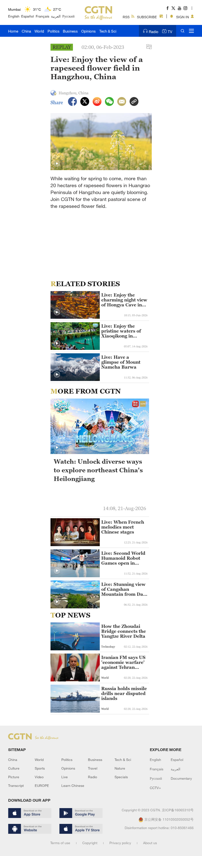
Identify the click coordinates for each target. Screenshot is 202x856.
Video (39, 777)
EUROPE (42, 785)
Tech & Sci (107, 31)
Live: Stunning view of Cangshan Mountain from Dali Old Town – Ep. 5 (123, 589)
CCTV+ (155, 788)
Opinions (88, 31)
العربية (56, 16)
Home (13, 31)
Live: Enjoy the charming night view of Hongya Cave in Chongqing (124, 300)
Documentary (181, 778)
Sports (40, 768)
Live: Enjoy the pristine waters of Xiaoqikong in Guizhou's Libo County (121, 331)
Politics (54, 31)
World (39, 31)
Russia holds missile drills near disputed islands (124, 693)
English (13, 16)
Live (64, 777)
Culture (13, 768)
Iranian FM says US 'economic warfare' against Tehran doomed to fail (123, 662)
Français (42, 16)
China (26, 31)
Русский (68, 16)
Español (27, 16)
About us (150, 843)
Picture (13, 777)
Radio (153, 31)
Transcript (16, 785)
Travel (92, 768)
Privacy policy (120, 843)
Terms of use (60, 843)
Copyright (89, 843)
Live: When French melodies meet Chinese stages (122, 527)
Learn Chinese (72, 785)
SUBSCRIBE (147, 17)
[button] (56, 163)
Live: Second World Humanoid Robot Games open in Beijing (123, 558)
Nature (120, 768)
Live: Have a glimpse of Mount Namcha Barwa (120, 362)
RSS (126, 17)
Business (70, 31)
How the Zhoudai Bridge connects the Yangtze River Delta (123, 631)
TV (170, 31)
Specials (121, 777)
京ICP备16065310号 (178, 810)
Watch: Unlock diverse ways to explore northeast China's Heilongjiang (98, 470)
